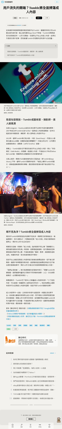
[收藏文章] (32, 18)
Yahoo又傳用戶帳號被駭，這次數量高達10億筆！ (25, 313)
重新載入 (31, 419)
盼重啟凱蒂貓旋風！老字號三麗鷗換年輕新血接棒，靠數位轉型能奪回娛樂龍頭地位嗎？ (34, 390)
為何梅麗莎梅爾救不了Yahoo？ (24, 372)
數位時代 (19, 25)
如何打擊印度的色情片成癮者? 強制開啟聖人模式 (30, 359)
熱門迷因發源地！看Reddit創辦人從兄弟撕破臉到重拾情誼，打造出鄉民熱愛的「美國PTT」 (33, 381)
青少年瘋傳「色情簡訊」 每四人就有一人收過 (29, 368)
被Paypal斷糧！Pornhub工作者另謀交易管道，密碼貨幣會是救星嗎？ (34, 376)
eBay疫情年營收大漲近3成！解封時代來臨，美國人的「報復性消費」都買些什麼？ (34, 385)
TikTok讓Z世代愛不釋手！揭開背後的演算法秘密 (30, 394)
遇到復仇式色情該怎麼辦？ (23, 364)
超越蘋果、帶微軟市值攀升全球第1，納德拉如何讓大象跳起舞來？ (33, 398)
